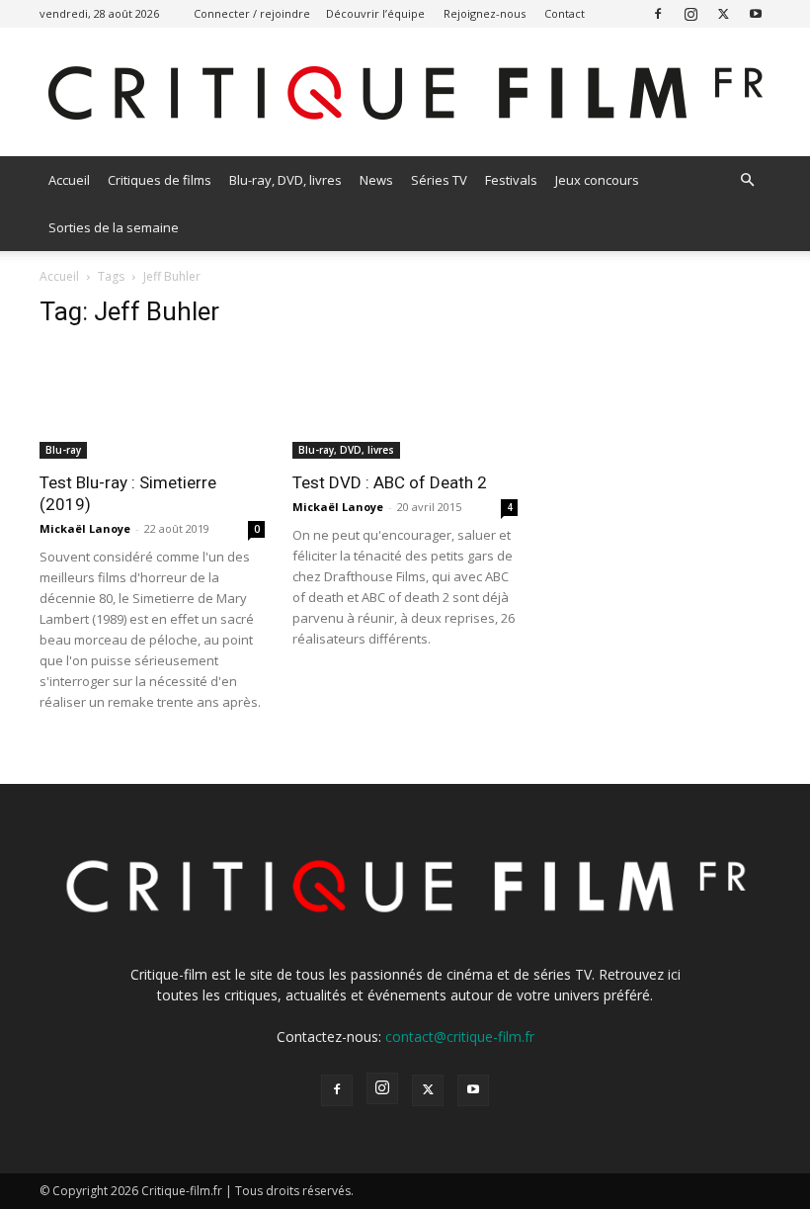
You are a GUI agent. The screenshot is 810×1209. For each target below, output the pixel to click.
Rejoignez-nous (485, 13)
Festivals (511, 180)
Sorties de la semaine (113, 227)
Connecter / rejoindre (252, 13)
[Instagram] (690, 13)
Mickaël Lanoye (85, 528)
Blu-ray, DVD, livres (285, 180)
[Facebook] (658, 13)
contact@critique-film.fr (459, 1036)
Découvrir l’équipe (375, 13)
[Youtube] (755, 13)
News (376, 180)
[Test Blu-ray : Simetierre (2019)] (152, 403)
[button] (746, 180)
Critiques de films (159, 180)
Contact (564, 13)
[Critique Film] (405, 93)
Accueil (69, 180)
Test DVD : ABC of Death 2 (389, 482)
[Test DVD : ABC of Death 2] (405, 403)
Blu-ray (63, 450)
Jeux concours (597, 180)
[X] (723, 13)
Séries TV (439, 180)
